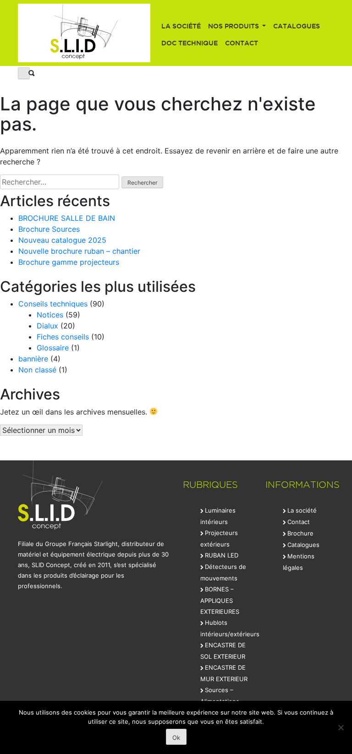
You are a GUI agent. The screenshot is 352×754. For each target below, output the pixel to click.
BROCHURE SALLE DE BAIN (66, 218)
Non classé (37, 369)
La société (181, 26)
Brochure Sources (49, 229)
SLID (84, 33)
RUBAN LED (221, 555)
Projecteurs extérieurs (219, 538)
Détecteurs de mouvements (223, 572)
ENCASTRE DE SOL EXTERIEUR (223, 650)
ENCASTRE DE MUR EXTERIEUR (224, 673)
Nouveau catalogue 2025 (62, 240)
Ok (176, 737)
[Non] (340, 727)
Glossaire (53, 347)
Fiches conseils (63, 336)
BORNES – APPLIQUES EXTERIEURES (219, 600)
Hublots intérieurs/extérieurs (229, 628)
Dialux (47, 325)
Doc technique (189, 43)
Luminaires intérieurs (218, 516)
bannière (33, 358)
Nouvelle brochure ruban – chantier (79, 251)
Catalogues (296, 26)
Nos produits (234, 26)
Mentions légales (298, 561)
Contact (241, 43)
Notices (50, 314)
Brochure (300, 533)
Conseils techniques (53, 303)
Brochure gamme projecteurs (68, 262)
